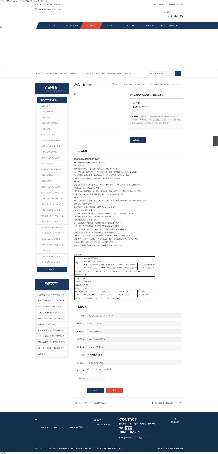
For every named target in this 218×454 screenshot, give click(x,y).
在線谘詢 (136, 140)
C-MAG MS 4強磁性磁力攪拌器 (93, 73)
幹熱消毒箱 (45, 251)
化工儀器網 (170, 448)
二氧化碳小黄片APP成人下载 (52, 198)
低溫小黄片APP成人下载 (50, 256)
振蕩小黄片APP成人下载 (50, 158)
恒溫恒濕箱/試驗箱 (48, 135)
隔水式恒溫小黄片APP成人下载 (53, 239)
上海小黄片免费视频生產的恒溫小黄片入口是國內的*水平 (52, 312)
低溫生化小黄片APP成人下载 (52, 222)
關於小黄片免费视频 (72, 25)
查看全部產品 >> (52, 270)
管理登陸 (179, 448)
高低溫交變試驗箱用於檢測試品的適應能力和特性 (52, 295)
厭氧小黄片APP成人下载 (50, 210)
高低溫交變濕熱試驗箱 (49, 123)
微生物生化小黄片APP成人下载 (53, 169)
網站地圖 (3, 453)
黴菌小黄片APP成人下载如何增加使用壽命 (52, 348)
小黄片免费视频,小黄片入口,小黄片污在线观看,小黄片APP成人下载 (23, 1)
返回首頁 (157, 4)
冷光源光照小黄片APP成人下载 (53, 262)
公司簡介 (43, 427)
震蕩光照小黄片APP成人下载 (52, 245)
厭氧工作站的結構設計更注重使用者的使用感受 (52, 318)
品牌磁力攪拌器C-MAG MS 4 (115, 73)
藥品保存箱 (45, 129)
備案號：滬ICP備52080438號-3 (101, 448)
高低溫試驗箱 (46, 181)
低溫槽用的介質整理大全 (47, 324)
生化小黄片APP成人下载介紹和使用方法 (52, 306)
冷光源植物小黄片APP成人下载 (53, 140)
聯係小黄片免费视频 (175, 4)
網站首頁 (52, 25)
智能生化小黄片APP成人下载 (52, 216)
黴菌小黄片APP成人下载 (50, 187)
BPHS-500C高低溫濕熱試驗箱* (95, 403)
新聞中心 (110, 25)
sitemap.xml (118, 448)
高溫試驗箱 (45, 117)
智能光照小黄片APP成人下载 (52, 227)
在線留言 (164, 4)
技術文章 (130, 25)
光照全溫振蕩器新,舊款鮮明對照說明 (51, 336)
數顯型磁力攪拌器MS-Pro (73, 73)
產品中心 (91, 25)
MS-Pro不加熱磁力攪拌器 (54, 73)
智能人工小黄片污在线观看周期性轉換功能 (52, 342)
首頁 (125, 85)
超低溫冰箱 (45, 106)
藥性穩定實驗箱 (47, 164)
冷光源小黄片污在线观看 (50, 233)
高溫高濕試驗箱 (47, 111)
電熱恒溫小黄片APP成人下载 (52, 204)
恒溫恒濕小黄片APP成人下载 (52, 193)
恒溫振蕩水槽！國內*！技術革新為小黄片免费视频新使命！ (52, 301)
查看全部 (41, 354)
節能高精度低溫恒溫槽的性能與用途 (51, 330)
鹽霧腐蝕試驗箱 (47, 175)
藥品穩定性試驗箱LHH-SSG (170, 403)
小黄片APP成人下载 (48, 100)
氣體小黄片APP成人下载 (50, 146)
